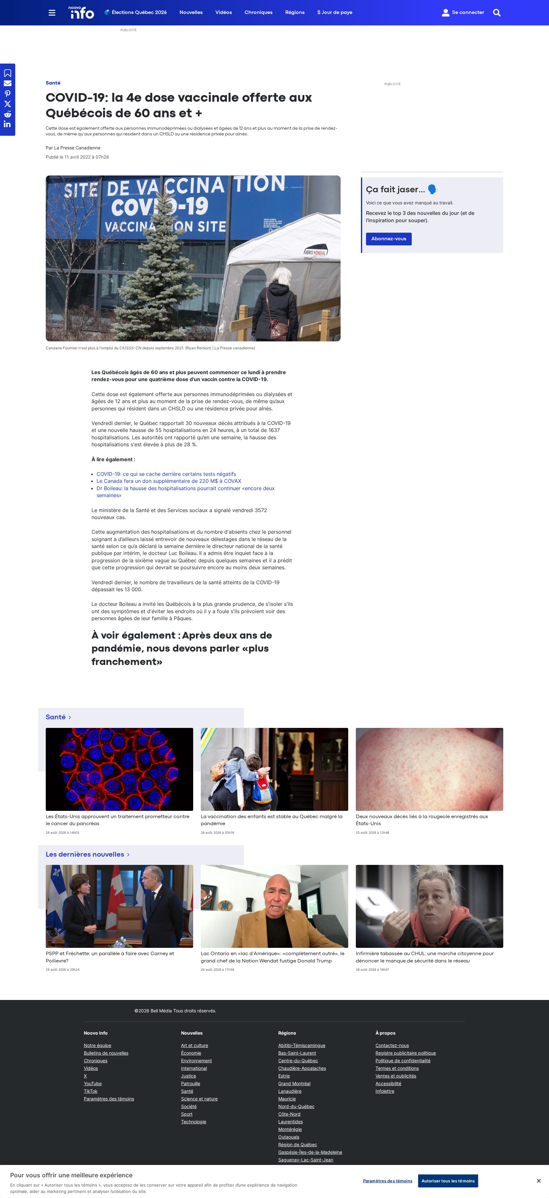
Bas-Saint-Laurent (297, 1053)
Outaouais (288, 1137)
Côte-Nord (289, 1114)
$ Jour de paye (334, 12)
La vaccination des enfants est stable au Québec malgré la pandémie (271, 820)
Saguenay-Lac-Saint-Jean (305, 1159)
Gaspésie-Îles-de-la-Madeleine (310, 1152)
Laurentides (290, 1121)
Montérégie (290, 1129)
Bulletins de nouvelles (106, 1053)
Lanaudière (290, 1091)
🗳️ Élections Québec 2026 (135, 12)
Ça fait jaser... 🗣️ (402, 190)
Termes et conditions (397, 1068)
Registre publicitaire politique (406, 1053)
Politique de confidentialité (403, 1060)
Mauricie (287, 1098)
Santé (53, 83)
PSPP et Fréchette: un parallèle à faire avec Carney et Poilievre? (110, 957)
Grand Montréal (294, 1083)
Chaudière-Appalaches (302, 1068)
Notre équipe (97, 1045)
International (194, 1068)
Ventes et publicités (396, 1075)
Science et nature (199, 1098)
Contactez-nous (392, 1045)
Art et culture (194, 1045)
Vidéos (223, 12)
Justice (188, 1075)
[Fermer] (539, 1181)
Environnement (196, 1060)
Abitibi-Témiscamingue (301, 1045)
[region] (274, 1181)
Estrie (284, 1075)
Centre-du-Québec (298, 1060)
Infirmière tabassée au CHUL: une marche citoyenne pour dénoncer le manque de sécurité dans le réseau (425, 957)
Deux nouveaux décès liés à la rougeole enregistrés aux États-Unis (422, 820)
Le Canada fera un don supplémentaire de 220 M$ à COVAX (169, 481)
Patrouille (190, 1083)
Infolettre (385, 1091)
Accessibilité (388, 1083)
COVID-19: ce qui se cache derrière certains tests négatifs (166, 474)
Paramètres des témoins (109, 1098)
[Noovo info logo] (81, 13)
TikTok (91, 1091)
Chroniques (259, 12)
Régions (295, 12)
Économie (191, 1053)
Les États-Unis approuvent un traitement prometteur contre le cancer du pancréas (117, 820)
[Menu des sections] (52, 12)
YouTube (93, 1083)
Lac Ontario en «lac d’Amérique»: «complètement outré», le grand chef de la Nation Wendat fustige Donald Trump (272, 957)
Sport (187, 1114)
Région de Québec (297, 1144)
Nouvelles (191, 12)
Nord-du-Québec (296, 1106)
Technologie (193, 1121)
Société (189, 1106)
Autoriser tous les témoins (448, 1180)
